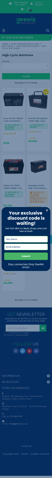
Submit (26, 256)
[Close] (47, 210)
